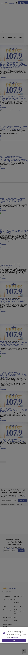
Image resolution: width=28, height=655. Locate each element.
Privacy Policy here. (17, 637)
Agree (14, 640)
